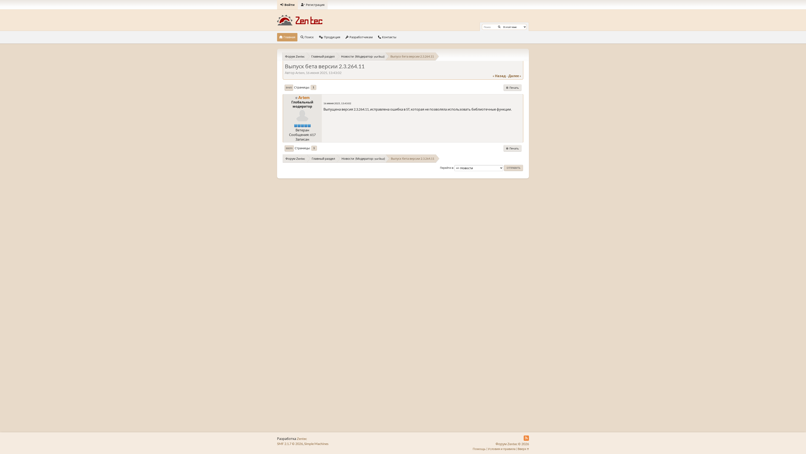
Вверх (289, 148)
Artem (304, 97)
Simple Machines (316, 444)
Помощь (479, 449)
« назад (499, 76)
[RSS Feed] (526, 438)
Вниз (289, 87)
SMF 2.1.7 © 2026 (290, 444)
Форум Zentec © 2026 (512, 444)
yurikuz (379, 56)
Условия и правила (502, 449)
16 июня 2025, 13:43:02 (337, 103)
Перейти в (446, 167)
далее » (514, 76)
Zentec (302, 439)
